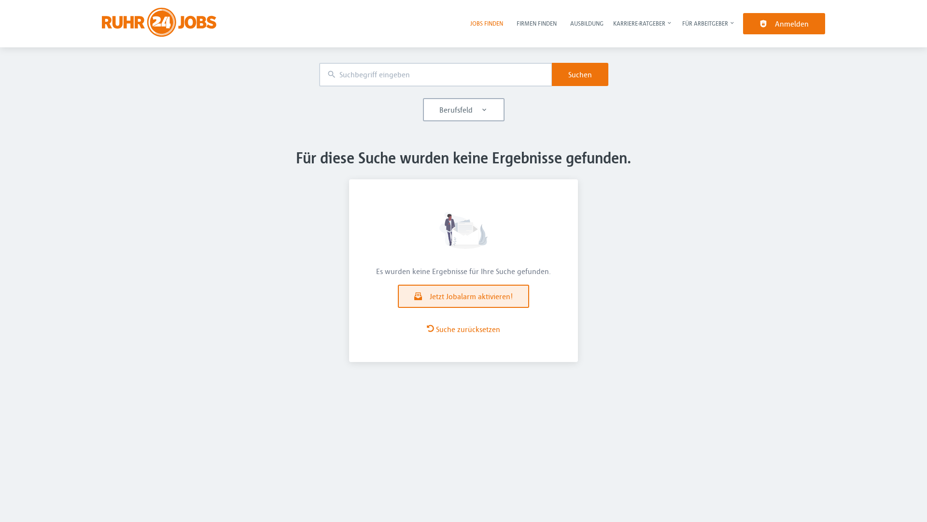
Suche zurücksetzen (468, 329)
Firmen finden (537, 23)
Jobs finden (486, 23)
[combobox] (435, 75)
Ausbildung (587, 23)
